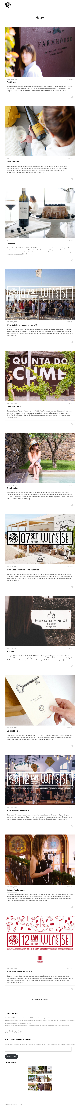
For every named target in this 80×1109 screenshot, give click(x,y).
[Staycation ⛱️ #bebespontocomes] (48, 1078)
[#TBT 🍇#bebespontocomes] (40, 1070)
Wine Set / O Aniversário (18, 810)
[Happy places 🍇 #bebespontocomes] (40, 1078)
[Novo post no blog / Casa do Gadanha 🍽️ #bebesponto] (32, 1070)
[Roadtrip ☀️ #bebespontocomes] (32, 1078)
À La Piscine (12, 488)
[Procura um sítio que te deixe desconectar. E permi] (48, 1087)
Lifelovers (10, 79)
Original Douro (13, 731)
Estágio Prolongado (16, 890)
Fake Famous (13, 162)
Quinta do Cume (14, 406)
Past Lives (11, 82)
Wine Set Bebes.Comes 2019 (19, 971)
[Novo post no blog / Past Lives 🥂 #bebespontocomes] (40, 1087)
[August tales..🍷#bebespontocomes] (48, 1070)
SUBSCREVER (11, 1056)
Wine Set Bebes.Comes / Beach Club (23, 570)
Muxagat (11, 651)
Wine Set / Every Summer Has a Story (23, 325)
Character (11, 243)
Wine (15, 79)
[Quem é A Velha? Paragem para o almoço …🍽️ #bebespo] (32, 1087)
